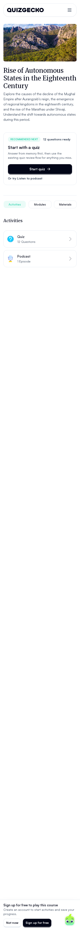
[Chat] (70, 920)
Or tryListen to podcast (25, 178)
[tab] (14, 204)
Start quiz (37, 169)
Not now (12, 922)
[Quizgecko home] (25, 10)
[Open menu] (69, 10)
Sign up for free (37, 922)
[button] (40, 239)
